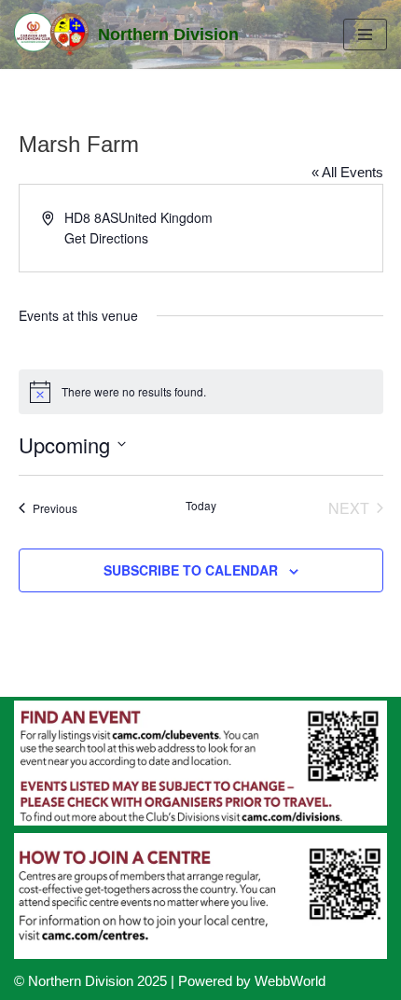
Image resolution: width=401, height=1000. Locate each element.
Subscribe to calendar (191, 570)
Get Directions (106, 238)
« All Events (347, 172)
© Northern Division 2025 (90, 981)
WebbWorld (290, 981)
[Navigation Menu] (365, 34)
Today (201, 505)
